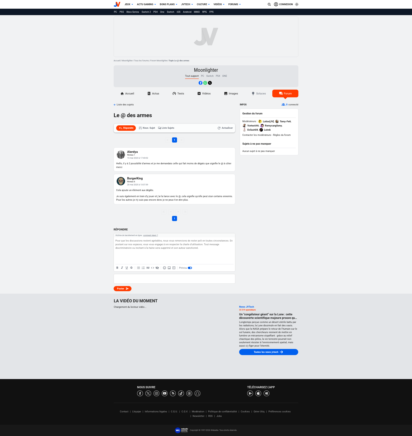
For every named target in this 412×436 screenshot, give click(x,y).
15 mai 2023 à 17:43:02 (137, 158)
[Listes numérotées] (143, 268)
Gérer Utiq (259, 411)
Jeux (127, 4)
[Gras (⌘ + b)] (117, 268)
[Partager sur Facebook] (200, 83)
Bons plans (167, 4)
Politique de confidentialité (222, 411)
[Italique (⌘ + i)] (122, 268)
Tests (180, 93)
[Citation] (148, 268)
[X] (148, 393)
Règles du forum (282, 135)
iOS (178, 11)
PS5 (122, 11)
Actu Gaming (145, 4)
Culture (202, 4)
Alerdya (132, 152)
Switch (170, 11)
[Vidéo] (174, 268)
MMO (197, 11)
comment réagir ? (150, 235)
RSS (210, 416)
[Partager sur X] (210, 83)
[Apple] (258, 393)
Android (187, 11)
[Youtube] (165, 393)
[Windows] (266, 393)
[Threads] (189, 393)
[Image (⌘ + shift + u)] (169, 268)
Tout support (192, 75)
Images (233, 93)
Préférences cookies (279, 411)
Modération (198, 411)
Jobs (219, 416)
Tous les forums (141, 60)
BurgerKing (135, 178)
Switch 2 (146, 11)
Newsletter (198, 416)
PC (115, 11)
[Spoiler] (157, 268)
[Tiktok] (181, 393)
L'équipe (136, 411)
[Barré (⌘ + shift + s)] (131, 268)
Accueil (117, 60)
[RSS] (173, 393)
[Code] (152, 268)
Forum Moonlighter (158, 60)
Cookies (245, 411)
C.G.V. (185, 411)
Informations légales (156, 411)
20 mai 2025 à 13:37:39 (137, 184)
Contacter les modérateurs (256, 135)
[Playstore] (250, 393)
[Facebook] (140, 393)
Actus (155, 93)
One (162, 11)
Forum (288, 93)
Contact (124, 411)
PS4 (155, 11)
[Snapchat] (197, 393)
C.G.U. (174, 411)
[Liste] (138, 268)
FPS (211, 11)
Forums (233, 4)
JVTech (185, 4)
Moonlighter (127, 60)
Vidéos (218, 4)
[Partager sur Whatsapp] (205, 83)
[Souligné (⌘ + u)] (127, 268)
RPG (204, 11)
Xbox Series (132, 11)
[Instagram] (156, 393)
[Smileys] (164, 268)
